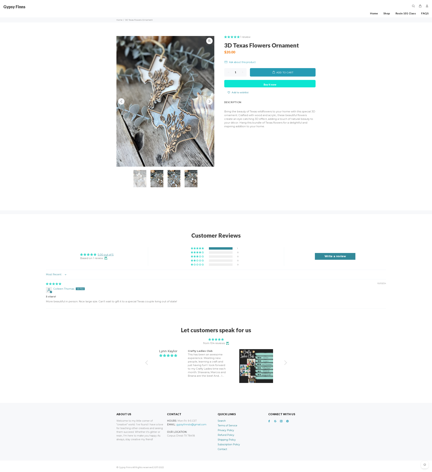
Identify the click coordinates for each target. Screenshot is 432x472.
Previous (121, 101)
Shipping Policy (227, 439)
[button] (232, 37)
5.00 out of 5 (106, 254)
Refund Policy (226, 435)
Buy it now (270, 84)
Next (209, 101)
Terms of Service (227, 425)
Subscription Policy (229, 444)
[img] (53, 283)
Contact (222, 449)
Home (119, 20)
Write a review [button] (335, 256)
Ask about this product (242, 62)
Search (222, 420)
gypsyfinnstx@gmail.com (191, 424)
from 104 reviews (214, 343)
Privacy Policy (226, 430)
